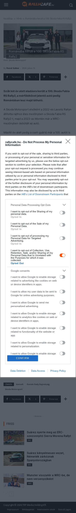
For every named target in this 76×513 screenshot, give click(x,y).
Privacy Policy (58, 370)
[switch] (62, 212)
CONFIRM (22, 358)
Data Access (38, 370)
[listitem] (38, 205)
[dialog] (38, 256)
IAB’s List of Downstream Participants (42, 194)
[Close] (69, 142)
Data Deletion (18, 370)
